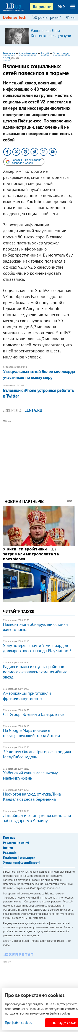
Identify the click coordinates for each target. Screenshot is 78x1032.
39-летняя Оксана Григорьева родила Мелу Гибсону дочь (37, 754)
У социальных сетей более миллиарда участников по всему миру (39, 374)
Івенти (8, 847)
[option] (39, 35)
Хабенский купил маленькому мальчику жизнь (30, 775)
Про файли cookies (18, 1023)
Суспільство (28, 53)
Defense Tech (14, 17)
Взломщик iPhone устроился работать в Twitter (38, 393)
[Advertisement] (39, 453)
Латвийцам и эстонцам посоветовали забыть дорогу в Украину (37, 818)
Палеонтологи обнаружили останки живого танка (35, 626)
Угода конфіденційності (21, 862)
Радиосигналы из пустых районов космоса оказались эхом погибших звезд (35, 672)
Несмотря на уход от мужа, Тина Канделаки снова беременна (32, 796)
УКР (61, 6)
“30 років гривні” (46, 17)
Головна (9, 53)
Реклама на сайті (16, 842)
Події (45, 53)
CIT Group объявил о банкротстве (33, 714)
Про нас (9, 837)
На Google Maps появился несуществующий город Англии (31, 733)
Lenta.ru (33, 410)
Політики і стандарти (19, 857)
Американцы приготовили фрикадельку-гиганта (27, 695)
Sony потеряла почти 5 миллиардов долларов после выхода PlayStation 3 (37, 648)
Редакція (9, 852)
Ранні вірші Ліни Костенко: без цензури (51, 33)
